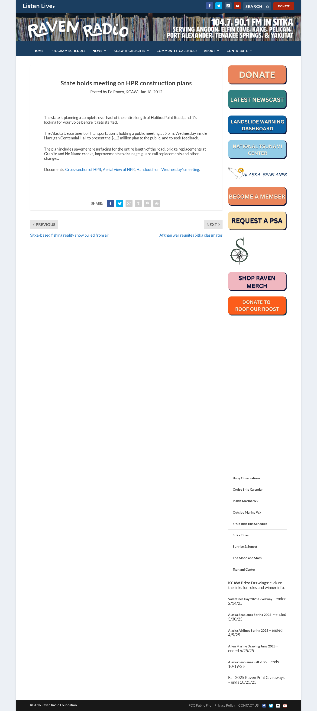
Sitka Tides (241, 535)
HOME (39, 51)
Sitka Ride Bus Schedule (250, 524)
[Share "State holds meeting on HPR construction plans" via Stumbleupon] (157, 203)
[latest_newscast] (257, 108)
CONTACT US (248, 705)
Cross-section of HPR (83, 169)
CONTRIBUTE (237, 51)
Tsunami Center (244, 569)
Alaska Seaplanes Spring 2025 (249, 615)
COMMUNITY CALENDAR (177, 51)
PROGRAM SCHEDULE (68, 51)
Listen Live (38, 6)
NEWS (97, 51)
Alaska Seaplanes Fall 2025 (247, 662)
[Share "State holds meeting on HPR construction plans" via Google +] (129, 203)
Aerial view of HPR (119, 169)
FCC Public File (200, 705)
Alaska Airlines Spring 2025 (248, 630)
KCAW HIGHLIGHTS (129, 51)
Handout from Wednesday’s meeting (167, 169)
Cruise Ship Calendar (248, 489)
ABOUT (209, 51)
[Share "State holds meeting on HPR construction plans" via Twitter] (119, 203)
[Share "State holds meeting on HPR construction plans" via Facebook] (110, 203)
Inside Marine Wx (246, 501)
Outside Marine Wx (247, 512)
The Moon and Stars (247, 558)
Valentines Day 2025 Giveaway (250, 599)
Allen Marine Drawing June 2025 (251, 646)
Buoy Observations (246, 478)
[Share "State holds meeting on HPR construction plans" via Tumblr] (138, 203)
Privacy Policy (224, 705)
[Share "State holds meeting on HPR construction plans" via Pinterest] (147, 203)
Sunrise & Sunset (245, 546)
